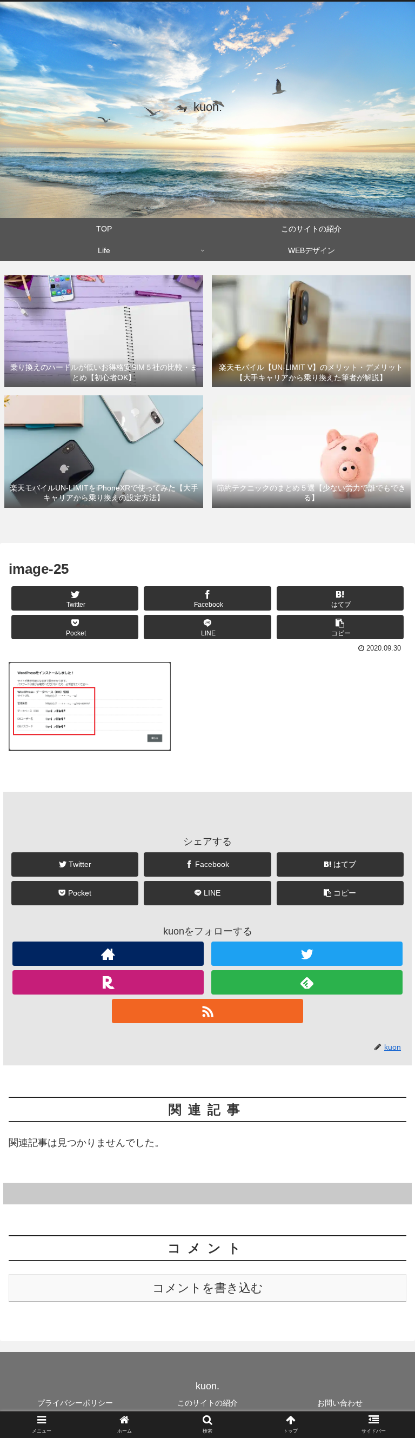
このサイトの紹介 (207, 1403)
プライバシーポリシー (75, 1403)
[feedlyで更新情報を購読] (306, 982)
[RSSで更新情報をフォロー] (207, 1011)
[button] (383, 1078)
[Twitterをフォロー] (306, 954)
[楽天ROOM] (107, 982)
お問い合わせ (340, 1403)
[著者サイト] (107, 954)
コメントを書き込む (207, 1288)
